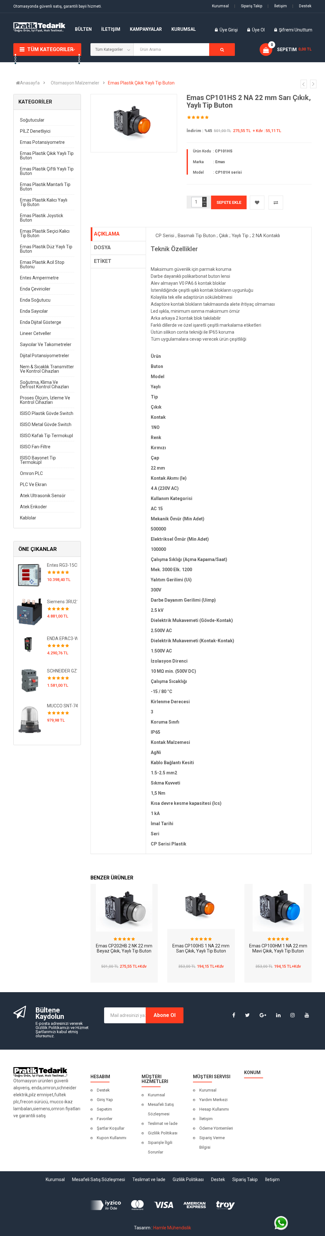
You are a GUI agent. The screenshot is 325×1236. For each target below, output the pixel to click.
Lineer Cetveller (35, 333)
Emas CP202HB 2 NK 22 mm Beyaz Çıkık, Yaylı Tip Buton (124, 948)
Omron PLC (31, 473)
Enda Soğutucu (35, 300)
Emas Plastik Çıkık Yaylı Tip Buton (141, 83)
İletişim (277, 6)
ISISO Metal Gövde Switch (45, 424)
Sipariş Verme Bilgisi (212, 1142)
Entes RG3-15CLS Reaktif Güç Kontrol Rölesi (62, 565)
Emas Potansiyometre (42, 142)
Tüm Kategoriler (50, 49)
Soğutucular (32, 120)
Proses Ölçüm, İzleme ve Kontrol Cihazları (45, 400)
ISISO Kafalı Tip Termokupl (46, 435)
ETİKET (102, 261)
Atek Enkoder (33, 506)
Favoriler (104, 1118)
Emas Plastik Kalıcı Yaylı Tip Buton (43, 202)
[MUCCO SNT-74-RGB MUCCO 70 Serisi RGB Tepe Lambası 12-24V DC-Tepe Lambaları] (29, 718)
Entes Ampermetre (39, 277)
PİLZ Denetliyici (35, 131)
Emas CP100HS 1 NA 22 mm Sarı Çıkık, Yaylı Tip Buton (200, 948)
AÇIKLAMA (107, 234)
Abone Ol (165, 1015)
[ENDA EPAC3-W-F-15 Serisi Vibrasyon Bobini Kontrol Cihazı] (29, 644)
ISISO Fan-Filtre (35, 446)
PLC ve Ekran (33, 484)
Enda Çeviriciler (35, 288)
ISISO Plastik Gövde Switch (46, 413)
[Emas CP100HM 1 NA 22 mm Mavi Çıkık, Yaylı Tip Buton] (278, 908)
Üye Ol (258, 29)
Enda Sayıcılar (34, 311)
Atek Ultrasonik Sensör (43, 495)
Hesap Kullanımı (214, 1109)
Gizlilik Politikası (162, 1133)
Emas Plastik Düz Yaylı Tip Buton (46, 249)
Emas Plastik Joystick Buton (41, 218)
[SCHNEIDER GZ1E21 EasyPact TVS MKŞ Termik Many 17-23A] (29, 679)
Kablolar (28, 517)
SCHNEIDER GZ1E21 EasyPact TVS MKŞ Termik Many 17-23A (62, 670)
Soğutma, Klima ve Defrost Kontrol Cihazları (44, 384)
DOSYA (102, 247)
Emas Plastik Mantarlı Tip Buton (45, 186)
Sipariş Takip (248, 6)
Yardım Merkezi (213, 1099)
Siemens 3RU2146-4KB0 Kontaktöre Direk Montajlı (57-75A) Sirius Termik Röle (62, 601)
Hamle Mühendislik (172, 1227)
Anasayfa (30, 83)
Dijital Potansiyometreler (44, 355)
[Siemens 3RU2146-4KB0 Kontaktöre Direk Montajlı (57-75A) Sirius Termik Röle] (29, 611)
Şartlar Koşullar (110, 1128)
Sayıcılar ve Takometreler (45, 344)
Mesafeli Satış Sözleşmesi (161, 1109)
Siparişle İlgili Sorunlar (160, 1147)
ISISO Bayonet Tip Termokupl (38, 460)
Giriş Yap (105, 1099)
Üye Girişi (229, 29)
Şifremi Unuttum (295, 29)
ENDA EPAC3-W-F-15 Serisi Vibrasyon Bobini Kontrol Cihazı (62, 638)
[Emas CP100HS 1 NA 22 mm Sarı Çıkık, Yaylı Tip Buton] (201, 906)
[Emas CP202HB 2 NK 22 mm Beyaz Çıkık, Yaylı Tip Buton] (124, 908)
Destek (301, 6)
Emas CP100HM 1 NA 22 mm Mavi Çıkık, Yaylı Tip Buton (278, 948)
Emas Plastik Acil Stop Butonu (42, 264)
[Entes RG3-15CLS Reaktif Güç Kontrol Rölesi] (29, 574)
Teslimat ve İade (162, 1123)
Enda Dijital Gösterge (40, 322)
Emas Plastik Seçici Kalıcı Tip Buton (45, 233)
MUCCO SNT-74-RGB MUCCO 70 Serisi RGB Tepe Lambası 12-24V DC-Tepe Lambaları (62, 705)
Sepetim (104, 1109)
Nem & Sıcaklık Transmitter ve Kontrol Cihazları (47, 369)
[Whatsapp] (281, 1222)
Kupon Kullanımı (111, 1137)
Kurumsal (220, 6)
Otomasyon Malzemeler (75, 83)
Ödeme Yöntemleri (216, 1128)
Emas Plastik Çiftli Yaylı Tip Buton (47, 171)
